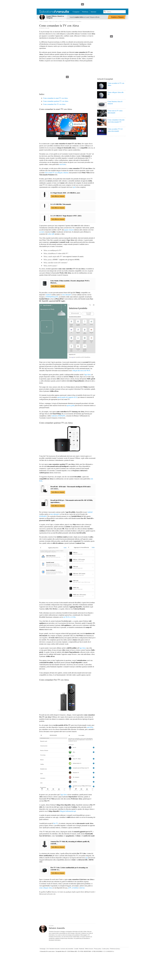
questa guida (70, 405)
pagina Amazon (69, 230)
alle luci (82, 888)
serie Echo (62, 164)
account (41, 232)
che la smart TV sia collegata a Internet (56, 173)
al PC (69, 888)
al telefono (75, 888)
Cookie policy (105, 948)
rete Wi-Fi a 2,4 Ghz (69, 617)
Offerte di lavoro (89, 948)
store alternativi (66, 295)
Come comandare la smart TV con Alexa (55, 98)
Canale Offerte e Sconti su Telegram (55, 17)
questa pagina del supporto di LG (67, 397)
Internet (93, 11)
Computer (76, 11)
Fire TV (55, 823)
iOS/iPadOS (61, 416)
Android (48, 295)
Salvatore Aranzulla (44, 28)
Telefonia (85, 11)
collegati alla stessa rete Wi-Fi (81, 370)
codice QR (51, 234)
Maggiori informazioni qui (68, 811)
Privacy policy (97, 948)
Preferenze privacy (115, 948)
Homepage (43, 948)
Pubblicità (81, 948)
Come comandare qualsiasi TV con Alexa (55, 101)
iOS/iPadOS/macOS (52, 297)
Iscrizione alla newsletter (66, 948)
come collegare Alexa (45, 888)
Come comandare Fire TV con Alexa (54, 104)
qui (74, 187)
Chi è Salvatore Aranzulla (53, 948)
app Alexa (88, 374)
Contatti (76, 948)
